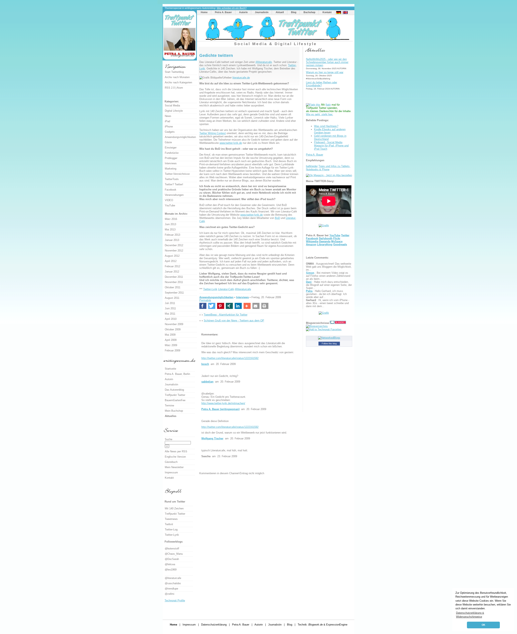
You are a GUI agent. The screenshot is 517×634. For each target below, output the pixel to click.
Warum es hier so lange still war (324, 72)
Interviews (242, 297)
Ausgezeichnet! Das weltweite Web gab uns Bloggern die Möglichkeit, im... (329, 266)
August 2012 (172, 255)
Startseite (170, 368)
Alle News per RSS (176, 451)
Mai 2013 (170, 229)
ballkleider (312, 166)
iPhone (169, 126)
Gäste (168, 142)
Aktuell (280, 12)
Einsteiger (171, 147)
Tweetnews (171, 519)
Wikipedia (312, 241)
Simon (310, 272)
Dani (309, 281)
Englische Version (175, 456)
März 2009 (171, 345)
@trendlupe (171, 588)
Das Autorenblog (174, 389)
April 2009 (171, 339)
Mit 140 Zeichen (174, 508)
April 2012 (171, 261)
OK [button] (483, 625)
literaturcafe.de (241, 77)
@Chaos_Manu (174, 553)
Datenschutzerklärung (214, 624)
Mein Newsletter (174, 467)
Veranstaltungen (174, 194)
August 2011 (172, 297)
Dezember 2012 (174, 245)
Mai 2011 (170, 313)
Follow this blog (329, 343)
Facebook (312, 238)
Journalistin (261, 12)
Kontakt (327, 12)
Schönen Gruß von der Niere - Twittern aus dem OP (234, 320)
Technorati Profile (175, 600)
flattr (328, 104)
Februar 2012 (172, 266)
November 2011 (174, 282)
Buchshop (309, 12)
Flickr (336, 238)
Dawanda (324, 241)
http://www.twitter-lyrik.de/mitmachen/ (223, 403)
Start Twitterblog (174, 71)
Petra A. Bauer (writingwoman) (220, 409)
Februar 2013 (172, 234)
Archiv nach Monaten (177, 77)
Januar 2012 (172, 271)
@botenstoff (172, 548)
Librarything (324, 244)
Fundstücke (172, 152)
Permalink (205, 300)
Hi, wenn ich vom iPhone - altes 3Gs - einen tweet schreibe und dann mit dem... (327, 303)
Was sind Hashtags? (326, 126)
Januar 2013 (172, 240)
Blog (293, 12)
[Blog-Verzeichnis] (338, 322)
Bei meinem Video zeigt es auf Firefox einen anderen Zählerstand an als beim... (328, 275)
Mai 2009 (170, 334)
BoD (277, 217)
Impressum (171, 472)
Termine (169, 405)
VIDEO (169, 200)
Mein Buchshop (174, 410)
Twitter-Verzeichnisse (177, 173)
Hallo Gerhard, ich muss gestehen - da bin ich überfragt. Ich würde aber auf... (326, 294)
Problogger (171, 158)
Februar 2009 (172, 350)
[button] (202, 306)
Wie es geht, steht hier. (319, 114)
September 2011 (174, 292)
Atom (180, 87)
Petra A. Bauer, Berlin (177, 373)
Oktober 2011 (172, 287)
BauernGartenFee (175, 400)
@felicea (170, 564)
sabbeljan (207, 381)
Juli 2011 (170, 303)
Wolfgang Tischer (212, 438)
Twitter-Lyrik (210, 289)
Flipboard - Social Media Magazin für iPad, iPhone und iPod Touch (331, 145)
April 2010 (171, 318)
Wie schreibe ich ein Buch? (232, 8)
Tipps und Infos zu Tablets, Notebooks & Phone (328, 168)
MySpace (337, 241)
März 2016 (171, 219)
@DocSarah (172, 559)
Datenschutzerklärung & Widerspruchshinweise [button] (470, 614)
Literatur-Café (226, 289)
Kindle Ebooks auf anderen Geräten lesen (330, 131)
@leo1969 (171, 569)
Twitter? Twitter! (174, 184)
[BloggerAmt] (317, 326)
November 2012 (174, 250)
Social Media (172, 105)
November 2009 (174, 324)
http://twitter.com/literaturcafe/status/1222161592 (229, 358)
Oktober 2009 (173, 329)
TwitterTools (172, 179)
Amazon (311, 244)
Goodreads (340, 244)
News (168, 116)
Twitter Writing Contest (212, 133)
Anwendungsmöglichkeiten (216, 297)
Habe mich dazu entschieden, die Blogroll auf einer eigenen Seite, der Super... (329, 284)
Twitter (345, 235)
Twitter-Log (171, 529)
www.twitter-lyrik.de (231, 142)
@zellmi (169, 593)
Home (204, 12)
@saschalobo (173, 583)
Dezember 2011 (174, 276)
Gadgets (170, 131)
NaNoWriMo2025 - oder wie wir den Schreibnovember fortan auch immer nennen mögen (327, 62)
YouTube (334, 235)
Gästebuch (171, 461)
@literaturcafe (263, 62)
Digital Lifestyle (174, 110)
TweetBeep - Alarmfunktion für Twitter (225, 314)
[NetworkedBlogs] (329, 337)
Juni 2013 (170, 224)
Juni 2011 (170, 308)
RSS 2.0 (170, 87)
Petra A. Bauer (223, 12)
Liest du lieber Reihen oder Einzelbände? (321, 84)
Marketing (170, 168)
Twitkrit (169, 524)
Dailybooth (325, 238)
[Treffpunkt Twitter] (275, 40)
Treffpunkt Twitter (175, 395)
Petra (309, 291)
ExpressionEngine (336, 624)
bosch (205, 364)
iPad (167, 121)
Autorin (243, 12)
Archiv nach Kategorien (178, 82)
